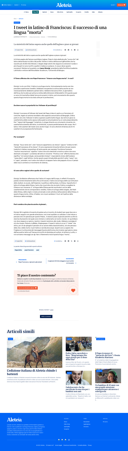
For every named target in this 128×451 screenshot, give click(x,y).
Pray (34, 12)
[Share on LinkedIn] (68, 50)
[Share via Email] (74, 50)
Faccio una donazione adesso (26, 288)
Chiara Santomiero (34, 37)
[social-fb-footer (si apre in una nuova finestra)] (62, 440)
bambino (99, 371)
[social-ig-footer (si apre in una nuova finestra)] (69, 440)
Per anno (105, 422)
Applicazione (87, 424)
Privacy (90, 445)
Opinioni (44, 12)
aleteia (10, 339)
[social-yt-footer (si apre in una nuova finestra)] (59, 440)
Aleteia (43, 37)
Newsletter (87, 422)
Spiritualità (69, 12)
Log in (51, 310)
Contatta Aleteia (82, 445)
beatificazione (100, 339)
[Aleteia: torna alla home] (64, 5)
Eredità (87, 12)
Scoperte (78, 12)
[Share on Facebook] (65, 50)
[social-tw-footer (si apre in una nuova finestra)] (65, 440)
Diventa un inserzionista (69, 445)
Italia (93, 12)
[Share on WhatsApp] (78, 50)
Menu (27, 12)
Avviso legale (58, 445)
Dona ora (120, 5)
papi (37, 250)
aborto (69, 373)
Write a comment (46, 316)
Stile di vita (60, 12)
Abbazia (100, 12)
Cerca (24, 5)
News (52, 12)
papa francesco (29, 250)
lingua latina (18, 250)
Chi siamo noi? (50, 445)
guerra (69, 339)
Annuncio (86, 426)
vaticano (21, 18)
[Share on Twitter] (71, 50)
